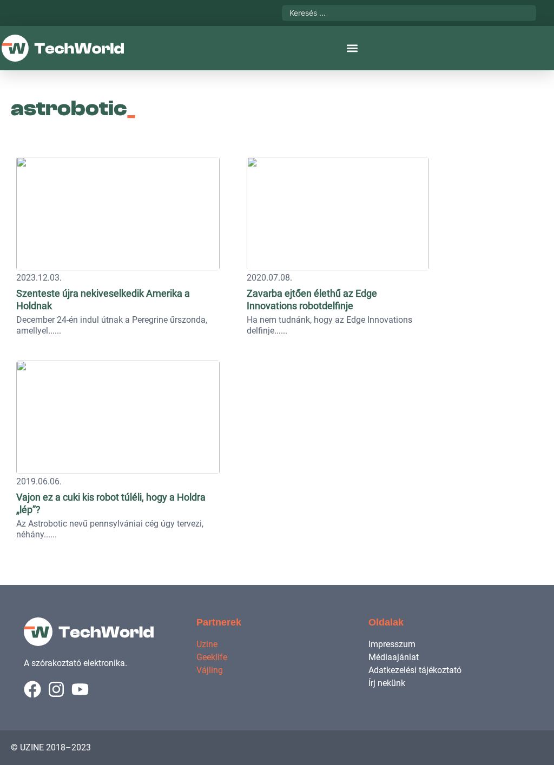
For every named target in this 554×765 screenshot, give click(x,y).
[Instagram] (56, 689)
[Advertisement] (471, 219)
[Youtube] (80, 689)
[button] (352, 48)
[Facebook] (32, 689)
